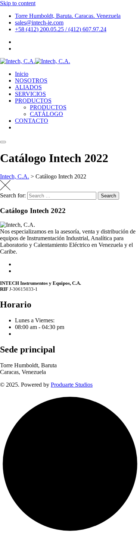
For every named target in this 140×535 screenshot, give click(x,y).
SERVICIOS (30, 94)
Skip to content (17, 3)
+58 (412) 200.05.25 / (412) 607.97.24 (60, 29)
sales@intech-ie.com (39, 22)
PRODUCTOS (33, 100)
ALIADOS (28, 87)
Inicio (21, 74)
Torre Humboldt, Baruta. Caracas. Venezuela (68, 16)
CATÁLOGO (46, 114)
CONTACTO (31, 120)
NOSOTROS (31, 80)
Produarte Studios (72, 384)
